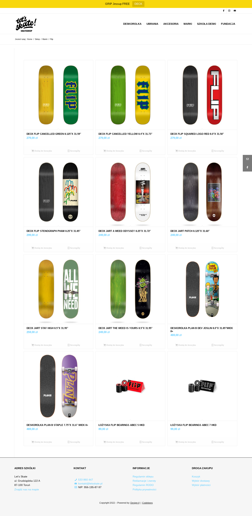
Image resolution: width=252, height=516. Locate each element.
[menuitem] (132, 24)
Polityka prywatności (144, 489)
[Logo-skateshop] (25, 24)
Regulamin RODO (143, 485)
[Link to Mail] (235, 10)
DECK (138, 3)
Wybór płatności (201, 485)
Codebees (147, 503)
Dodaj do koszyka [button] (43, 151)
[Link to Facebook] (223, 10)
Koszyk (196, 476)
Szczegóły (75, 151)
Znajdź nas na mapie (26, 489)
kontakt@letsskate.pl (90, 483)
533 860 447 (85, 479)
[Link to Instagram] (229, 10)
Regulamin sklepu (143, 476)
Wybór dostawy (201, 480)
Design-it (134, 503)
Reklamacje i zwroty (144, 480)
